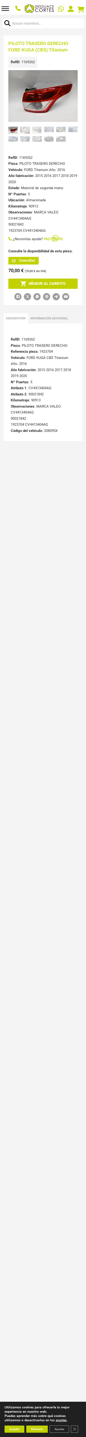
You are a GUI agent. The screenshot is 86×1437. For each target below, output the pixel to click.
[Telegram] (56, 296)
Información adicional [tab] (49, 318)
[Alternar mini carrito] (80, 10)
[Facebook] (18, 296)
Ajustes (59, 1429)
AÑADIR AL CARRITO (47, 283)
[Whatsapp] (61, 10)
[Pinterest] (46, 296)
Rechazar (37, 1429)
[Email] (65, 296)
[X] (27, 296)
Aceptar (14, 1429)
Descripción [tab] (16, 318)
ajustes (61, 1420)
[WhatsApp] (37, 296)
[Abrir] (5, 8)
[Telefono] (18, 8)
